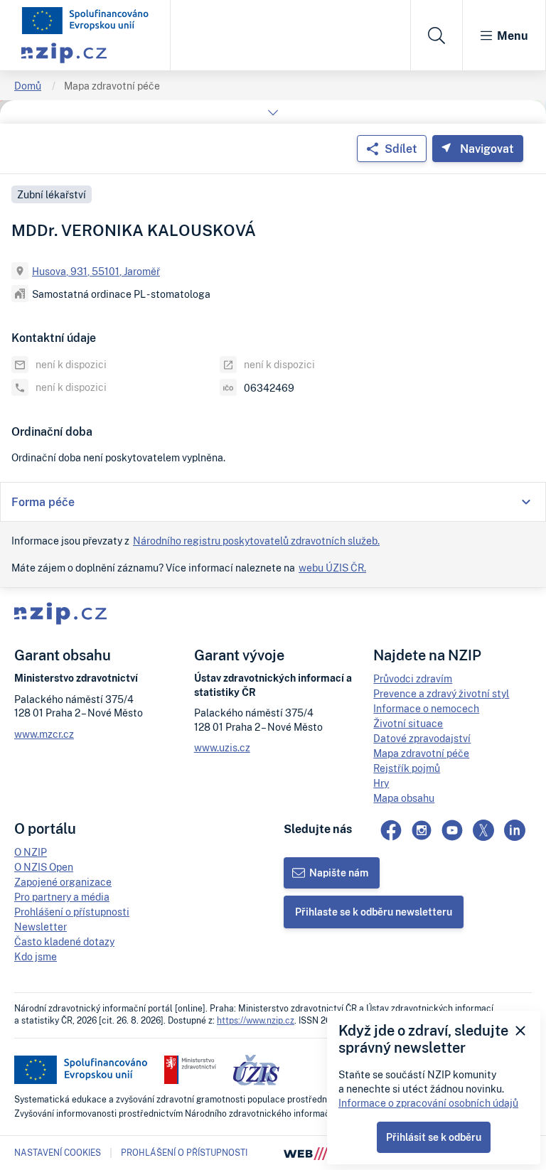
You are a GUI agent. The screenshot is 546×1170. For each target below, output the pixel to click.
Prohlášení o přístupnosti (71, 912)
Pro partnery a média (61, 897)
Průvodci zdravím (412, 678)
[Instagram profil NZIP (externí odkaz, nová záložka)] (422, 830)
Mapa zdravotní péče (112, 86)
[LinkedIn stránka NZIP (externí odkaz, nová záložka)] (514, 830)
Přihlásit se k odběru (433, 1137)
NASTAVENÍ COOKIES (57, 1153)
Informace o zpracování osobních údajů (428, 1103)
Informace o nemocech (426, 708)
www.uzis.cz (222, 747)
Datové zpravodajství (422, 738)
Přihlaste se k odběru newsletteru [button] (373, 912)
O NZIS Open (43, 867)
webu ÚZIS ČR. (332, 568)
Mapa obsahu (403, 798)
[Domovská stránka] (85, 20)
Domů (27, 86)
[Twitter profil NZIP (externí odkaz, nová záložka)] (483, 830)
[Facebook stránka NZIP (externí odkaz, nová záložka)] (391, 830)
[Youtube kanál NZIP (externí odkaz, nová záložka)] (452, 830)
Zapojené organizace (63, 882)
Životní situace (408, 723)
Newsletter (40, 927)
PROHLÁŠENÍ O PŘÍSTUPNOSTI (184, 1152)
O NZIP (30, 852)
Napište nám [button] (338, 872)
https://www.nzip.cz (255, 1020)
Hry (381, 783)
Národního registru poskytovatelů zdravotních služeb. (256, 541)
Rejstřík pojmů (406, 768)
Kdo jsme (35, 956)
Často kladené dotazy (64, 941)
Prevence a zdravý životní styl (441, 693)
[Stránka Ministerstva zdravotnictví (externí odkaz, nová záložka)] (190, 1070)
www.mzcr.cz (44, 734)
